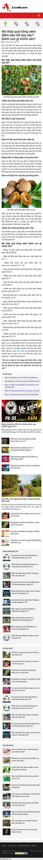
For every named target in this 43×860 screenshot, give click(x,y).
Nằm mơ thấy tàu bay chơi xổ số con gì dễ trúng (21, 377)
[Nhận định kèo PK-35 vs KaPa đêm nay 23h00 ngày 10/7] (21, 411)
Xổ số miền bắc (16, 24)
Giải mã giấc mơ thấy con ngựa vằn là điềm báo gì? (22, 381)
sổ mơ (28, 53)
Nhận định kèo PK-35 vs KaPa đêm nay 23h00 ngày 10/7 (19, 425)
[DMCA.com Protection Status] (21, 853)
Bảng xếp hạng (24, 846)
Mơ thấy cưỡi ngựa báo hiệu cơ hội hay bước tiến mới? (21, 500)
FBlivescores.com (23, 851)
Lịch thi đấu (11, 846)
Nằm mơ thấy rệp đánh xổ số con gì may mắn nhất (22, 391)
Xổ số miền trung (27, 24)
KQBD (4, 846)
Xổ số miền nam (37, 24)
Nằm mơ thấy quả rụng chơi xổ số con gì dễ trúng (21, 394)
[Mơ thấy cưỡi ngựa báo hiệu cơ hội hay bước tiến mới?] (21, 485)
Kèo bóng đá (5, 24)
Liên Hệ (33, 846)
